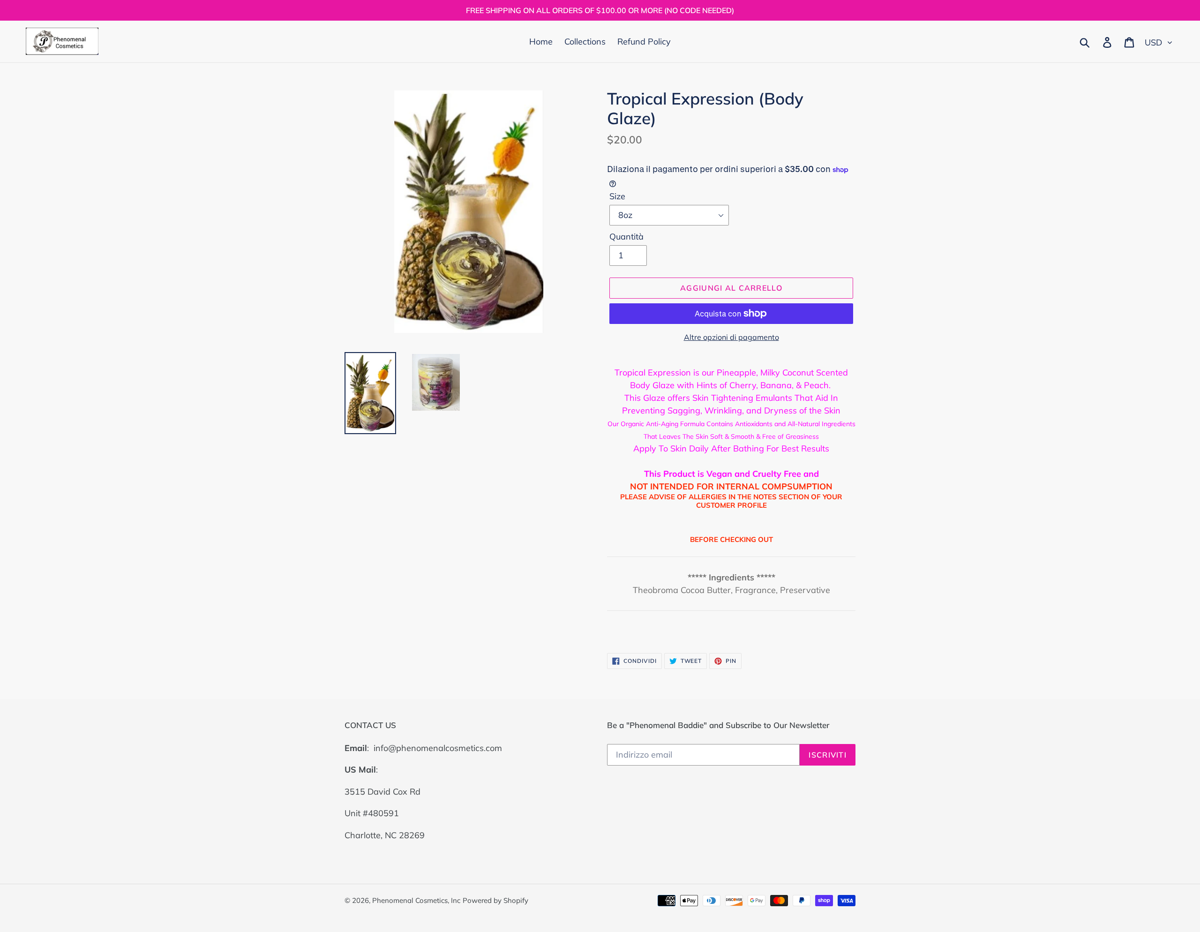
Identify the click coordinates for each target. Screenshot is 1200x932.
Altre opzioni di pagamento (731, 337)
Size (617, 196)
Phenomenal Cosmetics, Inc (416, 900)
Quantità (626, 236)
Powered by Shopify (495, 900)
